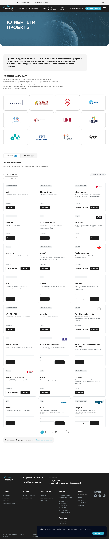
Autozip (43, 314)
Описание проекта (82, 207)
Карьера (19, 440)
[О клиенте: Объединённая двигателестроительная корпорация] (41, 119)
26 (56, 432)
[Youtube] (95, 495)
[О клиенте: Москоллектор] (41, 137)
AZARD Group (12, 344)
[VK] (104, 495)
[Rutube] (97, 492)
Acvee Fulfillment (47, 222)
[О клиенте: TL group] (67, 137)
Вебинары (80, 505)
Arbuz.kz (78, 283)
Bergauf (78, 408)
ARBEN (43, 283)
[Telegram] (99, 495)
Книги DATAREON (82, 503)
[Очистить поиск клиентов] (103, 174)
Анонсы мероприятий (46, 498)
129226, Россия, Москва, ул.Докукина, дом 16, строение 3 (64, 482)
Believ (8, 408)
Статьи (79, 497)
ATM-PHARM (11, 314)
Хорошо (98, 533)
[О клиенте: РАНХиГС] (41, 102)
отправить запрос (93, 8)
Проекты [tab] (28, 155)
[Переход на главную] (8, 8)
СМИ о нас (43, 500)
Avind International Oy (84, 314)
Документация (81, 500)
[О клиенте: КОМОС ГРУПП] (93, 119)
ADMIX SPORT (81, 222)
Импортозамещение (76, 8)
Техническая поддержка (63, 506)
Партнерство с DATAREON (63, 522)
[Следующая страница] (67, 432)
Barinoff (78, 377)
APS (7, 283)
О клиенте (10, 207)
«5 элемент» (80, 192)
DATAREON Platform (28, 495)
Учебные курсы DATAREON (63, 502)
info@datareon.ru (42, 2)
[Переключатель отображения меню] (104, 8)
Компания (20, 8)
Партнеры (42, 8)
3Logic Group (46, 192)
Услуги (27, 8)
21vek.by (9, 222)
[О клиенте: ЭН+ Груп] (93, 137)
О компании (10, 440)
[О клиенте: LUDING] (67, 119)
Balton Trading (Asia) (15, 377)
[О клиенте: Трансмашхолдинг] (93, 102)
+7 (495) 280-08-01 (25, 2)
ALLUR (43, 253)
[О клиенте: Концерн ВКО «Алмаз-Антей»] (15, 119)
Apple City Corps (82, 253)
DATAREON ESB (27, 498)
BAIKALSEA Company (49, 344)
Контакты (29, 440)
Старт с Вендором (64, 512)
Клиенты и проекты (9, 503)
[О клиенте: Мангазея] (15, 102)
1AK (7, 192)
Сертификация (63, 510)
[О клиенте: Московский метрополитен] (67, 102)
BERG (42, 408)
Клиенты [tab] (12, 155)
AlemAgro (10, 253)
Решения (34, 8)
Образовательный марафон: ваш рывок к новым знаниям (65, 497)
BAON (42, 377)
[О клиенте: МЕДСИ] (15, 137)
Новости (43, 495)
